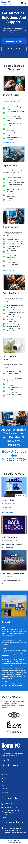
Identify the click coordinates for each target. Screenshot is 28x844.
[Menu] (25, 3)
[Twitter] (5, 761)
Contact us (5, 792)
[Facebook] (2, 761)
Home (3, 771)
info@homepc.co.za (10, 807)
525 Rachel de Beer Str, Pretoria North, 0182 (12, 812)
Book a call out (14, 49)
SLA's (3, 785)
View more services (8, 142)
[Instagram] (8, 761)
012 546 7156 (16, 459)
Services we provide (14, 41)
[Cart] (22, 3)
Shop (3, 781)
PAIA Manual (5, 818)
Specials (4, 778)
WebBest (18, 842)
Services (4, 774)
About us (4, 788)
